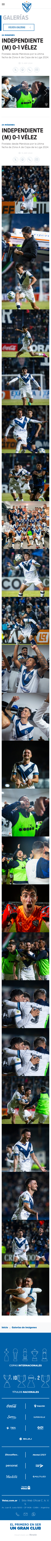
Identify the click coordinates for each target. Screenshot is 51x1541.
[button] (15, 69)
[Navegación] (3, 4)
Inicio (5, 1327)
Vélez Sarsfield (27, 7)
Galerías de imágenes (24, 1327)
